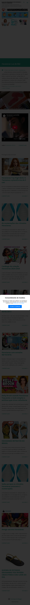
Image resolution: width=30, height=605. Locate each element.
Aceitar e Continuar (15, 306)
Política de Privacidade (18, 303)
